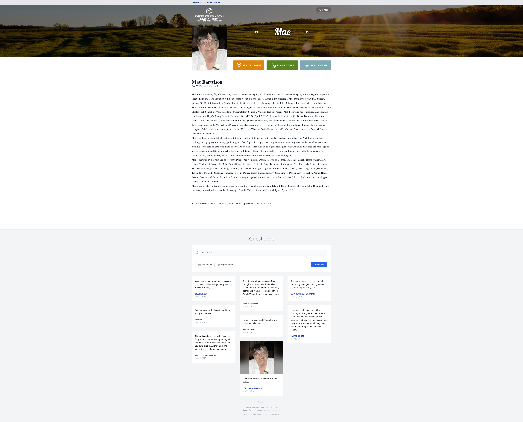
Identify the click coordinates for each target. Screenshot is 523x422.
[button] (261, 357)
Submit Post (319, 264)
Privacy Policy (254, 410)
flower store (265, 203)
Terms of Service (269, 410)
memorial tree (225, 203)
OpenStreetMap (264, 414)
